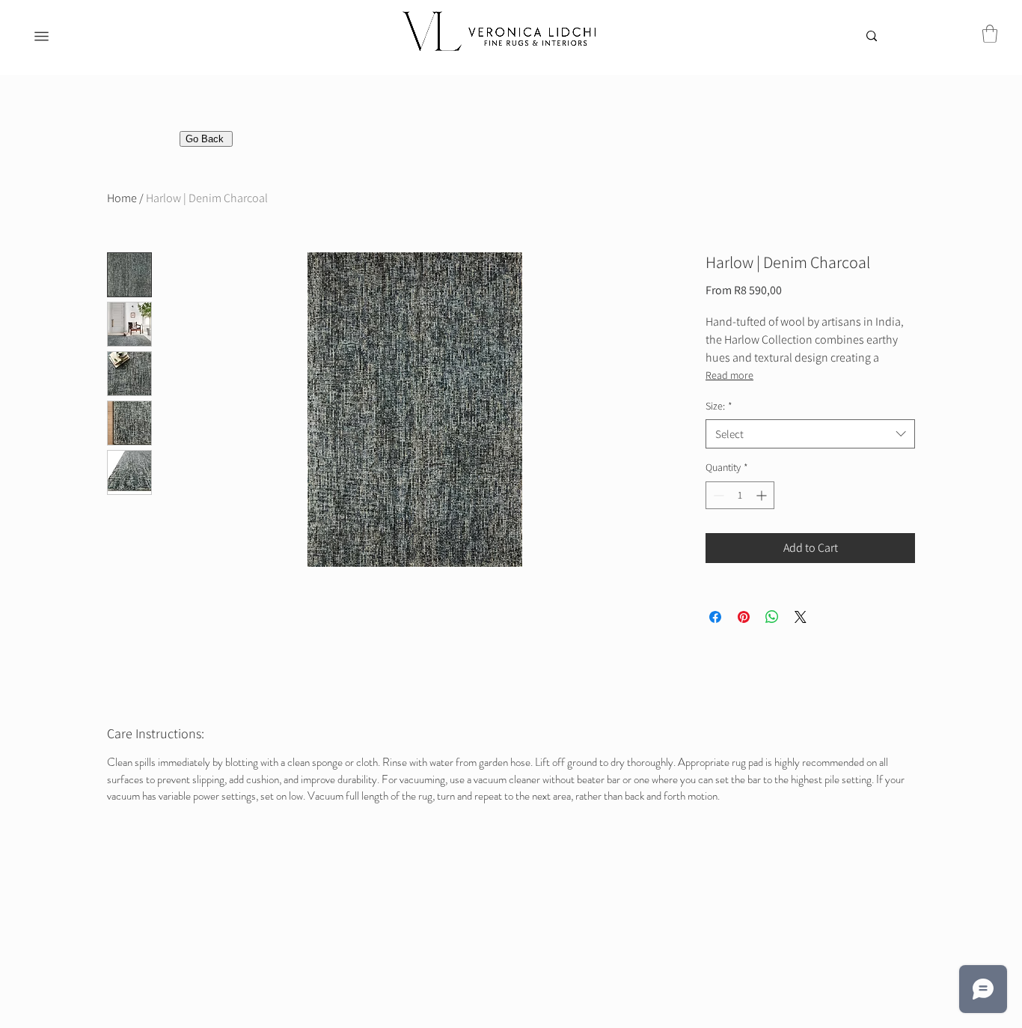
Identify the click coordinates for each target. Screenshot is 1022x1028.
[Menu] (41, 36)
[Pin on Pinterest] (744, 617)
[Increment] (762, 495)
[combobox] (810, 433)
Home (122, 198)
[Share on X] (801, 617)
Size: (719, 406)
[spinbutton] (739, 495)
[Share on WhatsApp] (772, 617)
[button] (989, 34)
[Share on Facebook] (715, 617)
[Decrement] (717, 495)
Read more (729, 375)
